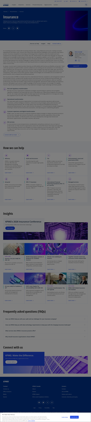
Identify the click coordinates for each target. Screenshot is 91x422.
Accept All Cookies (74, 417)
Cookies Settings (65, 417)
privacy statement (31, 420)
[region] (45, 417)
